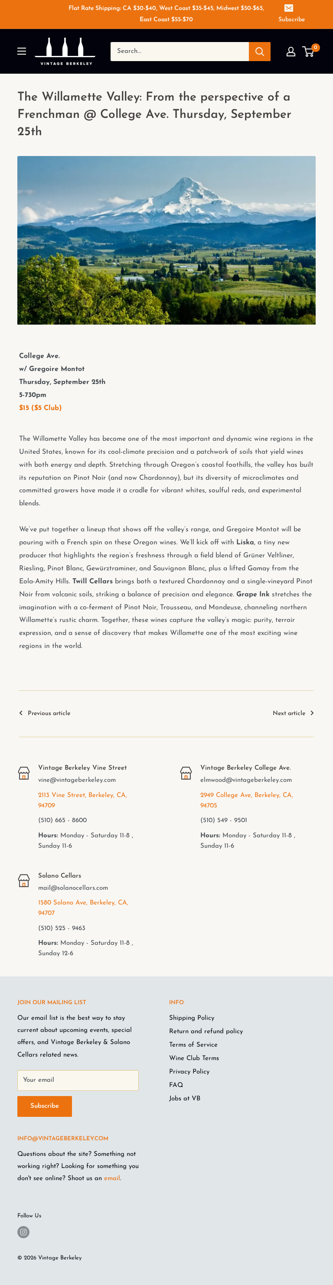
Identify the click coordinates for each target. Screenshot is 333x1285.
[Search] (260, 51)
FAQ (176, 1085)
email (112, 1178)
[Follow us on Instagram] (23, 1232)
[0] (308, 51)
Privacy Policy (189, 1072)
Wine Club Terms (194, 1058)
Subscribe (291, 19)
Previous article (49, 713)
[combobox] (166, 543)
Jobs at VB (184, 1099)
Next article (289, 713)
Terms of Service (193, 1045)
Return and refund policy (206, 1031)
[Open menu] (21, 51)
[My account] (291, 51)
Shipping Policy (191, 1018)
